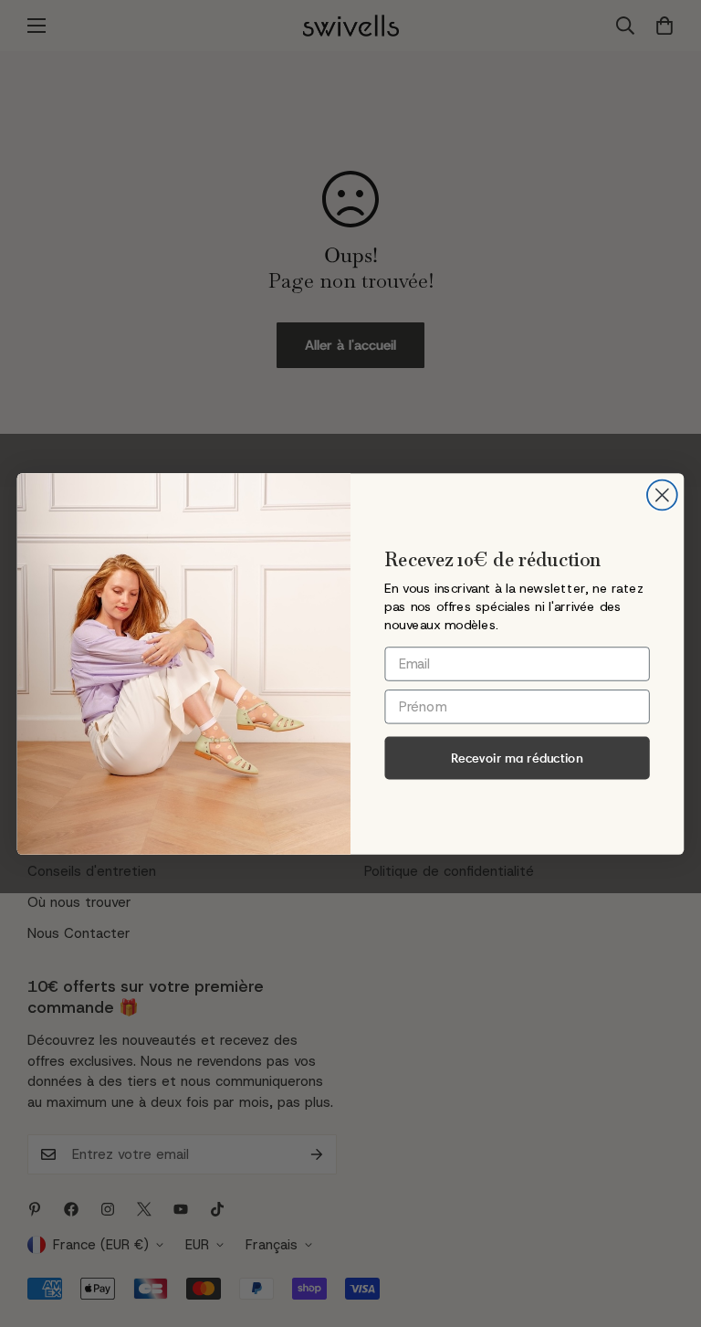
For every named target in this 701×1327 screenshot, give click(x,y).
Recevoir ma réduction (517, 757)
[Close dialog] (662, 494)
